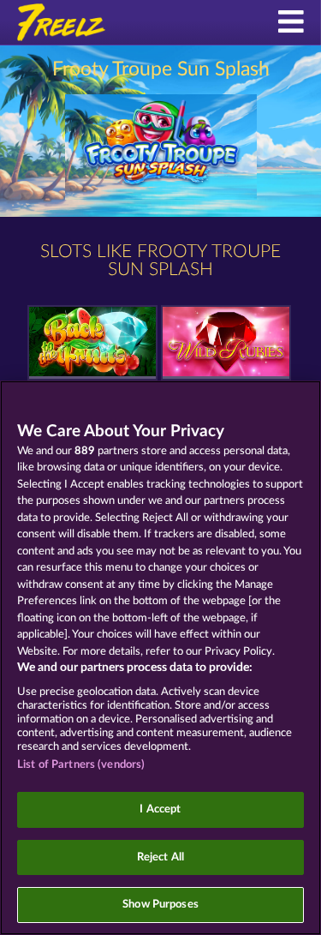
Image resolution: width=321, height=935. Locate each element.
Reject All (160, 857)
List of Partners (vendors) (81, 764)
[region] (160, 658)
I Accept (160, 809)
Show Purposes (160, 904)
